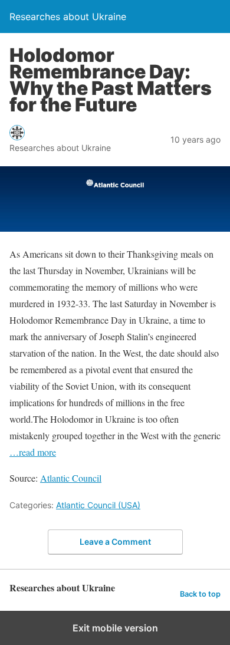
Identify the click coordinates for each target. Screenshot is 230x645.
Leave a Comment (115, 542)
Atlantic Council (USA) (98, 505)
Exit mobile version (115, 628)
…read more (32, 452)
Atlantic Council (70, 478)
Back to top (200, 594)
